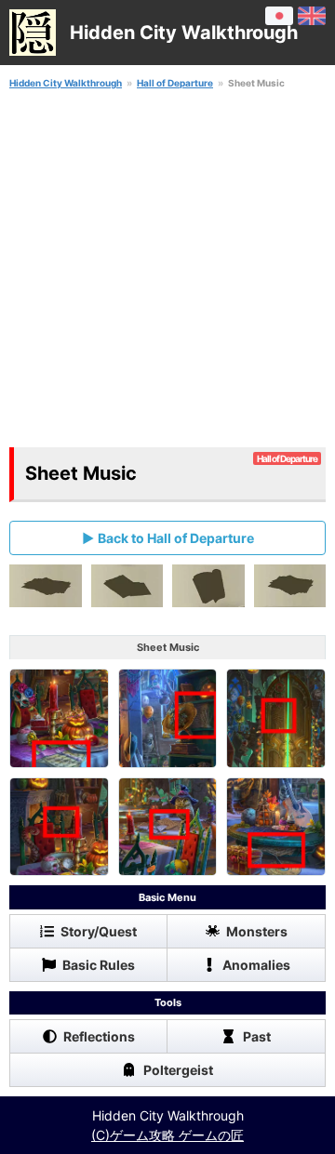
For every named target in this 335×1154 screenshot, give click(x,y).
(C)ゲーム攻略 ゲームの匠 (167, 1135)
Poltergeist (178, 1070)
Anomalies (256, 965)
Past (257, 1036)
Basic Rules (98, 965)
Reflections (99, 1036)
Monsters (257, 931)
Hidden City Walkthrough (65, 82)
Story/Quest (98, 931)
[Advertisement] (167, 268)
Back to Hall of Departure (176, 538)
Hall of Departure (175, 82)
